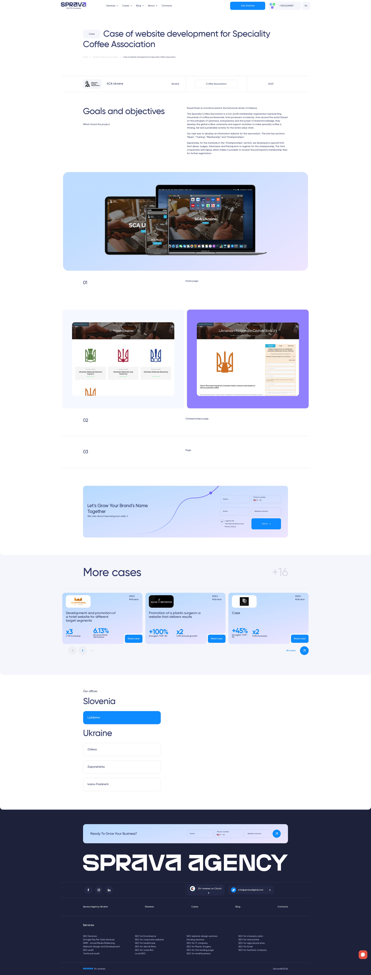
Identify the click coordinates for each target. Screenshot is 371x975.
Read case (134, 639)
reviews (100, 969)
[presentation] (72, 650)
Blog (138, 6)
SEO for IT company (197, 943)
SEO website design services (202, 936)
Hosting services (195, 940)
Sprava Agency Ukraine (95, 907)
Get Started (247, 6)
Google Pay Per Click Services (99, 940)
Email (225, 511)
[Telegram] (271, 4)
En (306, 6)
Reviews (149, 907)
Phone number (260, 497)
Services (110, 6)
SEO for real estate (248, 940)
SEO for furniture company (252, 950)
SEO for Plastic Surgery (199, 947)
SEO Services (90, 936)
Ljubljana (94, 717)
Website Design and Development (101, 947)
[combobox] (255, 500)
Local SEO (140, 954)
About (151, 6)
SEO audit (88, 950)
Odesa (92, 749)
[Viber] (272, 7)
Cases (125, 6)
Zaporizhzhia (96, 767)
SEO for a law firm (144, 950)
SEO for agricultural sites (251, 943)
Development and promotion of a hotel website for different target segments (90, 616)
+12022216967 (286, 6)
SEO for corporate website (149, 940)
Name (225, 499)
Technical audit (91, 954)
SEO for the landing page (200, 950)
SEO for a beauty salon (250, 936)
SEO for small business (199, 954)
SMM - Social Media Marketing (99, 943)
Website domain (261, 511)
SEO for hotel (245, 947)
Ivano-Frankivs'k (98, 784)
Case (236, 613)
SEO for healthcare (145, 943)
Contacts (167, 6)
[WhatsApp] (274, 4)
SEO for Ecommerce (145, 936)
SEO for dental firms (145, 947)
